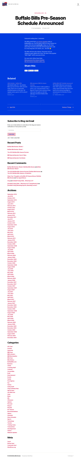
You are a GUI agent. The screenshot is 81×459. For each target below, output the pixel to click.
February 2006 (11, 322)
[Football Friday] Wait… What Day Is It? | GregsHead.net (22, 183)
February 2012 (11, 213)
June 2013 (10, 204)
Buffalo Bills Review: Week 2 (15, 146)
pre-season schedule (41, 41)
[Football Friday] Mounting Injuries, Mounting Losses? (22, 185)
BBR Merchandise (12, 356)
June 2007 (10, 293)
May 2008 (10, 272)
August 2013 (11, 202)
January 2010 (11, 240)
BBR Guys (10, 352)
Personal (9, 404)
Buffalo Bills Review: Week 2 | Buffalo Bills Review (21, 167)
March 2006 (10, 320)
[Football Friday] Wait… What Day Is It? (22, 180)
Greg (8, 180)
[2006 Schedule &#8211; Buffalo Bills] (17, 89)
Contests (10, 369)
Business (10, 363)
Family (9, 379)
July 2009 (10, 249)
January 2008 (11, 280)
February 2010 (11, 238)
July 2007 (10, 291)
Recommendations (12, 411)
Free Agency (10, 381)
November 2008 (11, 261)
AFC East (10, 346)
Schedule (10, 415)
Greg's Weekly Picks (13, 388)
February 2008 (11, 278)
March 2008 (10, 276)
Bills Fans (10, 358)
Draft (8, 373)
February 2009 (11, 255)
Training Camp (11, 425)
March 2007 (10, 299)
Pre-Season (10, 409)
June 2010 (10, 230)
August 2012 (11, 209)
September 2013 (12, 200)
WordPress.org (11, 447)
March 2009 (10, 253)
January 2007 (11, 303)
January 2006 (11, 324)
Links (8, 394)
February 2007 (11, 301)
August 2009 (11, 247)
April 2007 (10, 297)
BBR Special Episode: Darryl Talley (16, 155)
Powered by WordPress (27, 455)
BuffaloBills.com (39, 13)
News (9, 396)
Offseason (10, 400)
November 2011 (11, 217)
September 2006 (12, 311)
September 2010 (12, 225)
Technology (10, 421)
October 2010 (11, 223)
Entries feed (10, 443)
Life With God (11, 392)
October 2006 (11, 309)
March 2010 (10, 236)
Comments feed (11, 445)
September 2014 (12, 194)
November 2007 (11, 284)
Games (9, 384)
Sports (9, 419)
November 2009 (11, 242)
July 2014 (10, 196)
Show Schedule (11, 417)
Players (9, 405)
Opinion (9, 402)
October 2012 (11, 207)
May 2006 (10, 316)
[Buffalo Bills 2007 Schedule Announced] (63, 89)
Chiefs (9, 365)
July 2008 (10, 269)
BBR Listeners (11, 354)
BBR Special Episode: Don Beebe (16, 158)
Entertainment (11, 375)
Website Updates (12, 432)
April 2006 (10, 318)
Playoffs (9, 407)
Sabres (9, 413)
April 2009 (10, 251)
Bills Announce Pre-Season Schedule (34, 60)
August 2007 (11, 290)
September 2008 (12, 265)
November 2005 (11, 328)
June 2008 (10, 270)
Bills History (10, 360)
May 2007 (10, 295)
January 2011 (11, 221)
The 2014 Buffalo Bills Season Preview (18, 152)
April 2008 (10, 274)
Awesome (10, 350)
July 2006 (10, 314)
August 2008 (11, 267)
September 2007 (12, 288)
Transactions (11, 426)
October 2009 (11, 244)
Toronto (9, 423)
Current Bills (10, 371)
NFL (45, 13)
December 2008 (11, 259)
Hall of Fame (10, 390)
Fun (8, 383)
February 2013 (11, 205)
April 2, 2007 (46, 28)
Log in (9, 441)
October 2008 (11, 263)
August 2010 (11, 226)
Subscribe (11, 134)
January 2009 (11, 257)
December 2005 (11, 326)
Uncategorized (11, 428)
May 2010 (10, 232)
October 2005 (11, 330)
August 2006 (11, 312)
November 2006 (11, 307)
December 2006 (11, 305)
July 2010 (10, 228)
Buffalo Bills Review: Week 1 (15, 149)
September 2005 (12, 332)
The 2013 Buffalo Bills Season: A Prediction (19, 173)
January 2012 (11, 215)
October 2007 (11, 286)
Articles (9, 348)
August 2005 (11, 333)
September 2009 (12, 246)
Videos (9, 430)
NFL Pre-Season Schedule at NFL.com (35, 62)
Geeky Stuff (10, 386)
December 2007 (11, 282)
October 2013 (11, 198)
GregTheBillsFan (37, 28)
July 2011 (10, 219)
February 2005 (11, 335)
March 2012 (10, 211)
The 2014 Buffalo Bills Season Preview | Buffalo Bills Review (23, 171)
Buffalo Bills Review (16, 455)
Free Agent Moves (21, 178)
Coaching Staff (11, 367)
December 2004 (11, 337)
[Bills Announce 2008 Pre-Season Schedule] (40, 89)
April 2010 (10, 234)
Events (9, 377)
